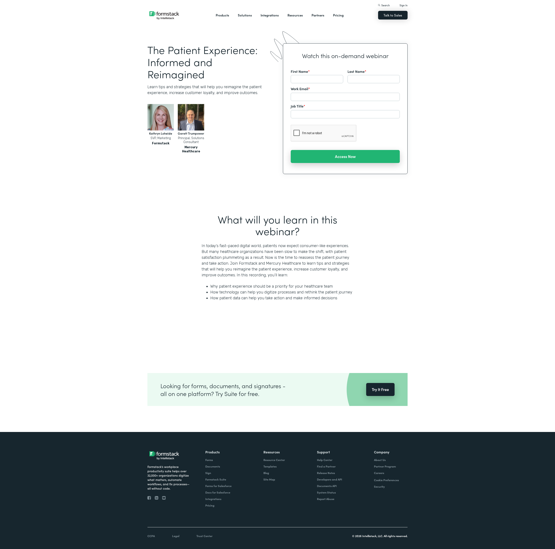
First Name (300, 71)
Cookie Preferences (386, 480)
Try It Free (380, 389)
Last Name (357, 71)
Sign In (404, 5)
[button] (222, 15)
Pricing (338, 15)
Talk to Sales (393, 15)
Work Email (300, 88)
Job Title (298, 106)
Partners (318, 15)
